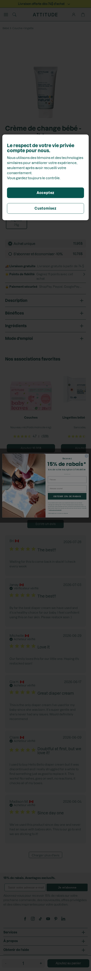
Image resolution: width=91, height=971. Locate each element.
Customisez (45, 208)
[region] (45, 177)
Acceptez (45, 193)
